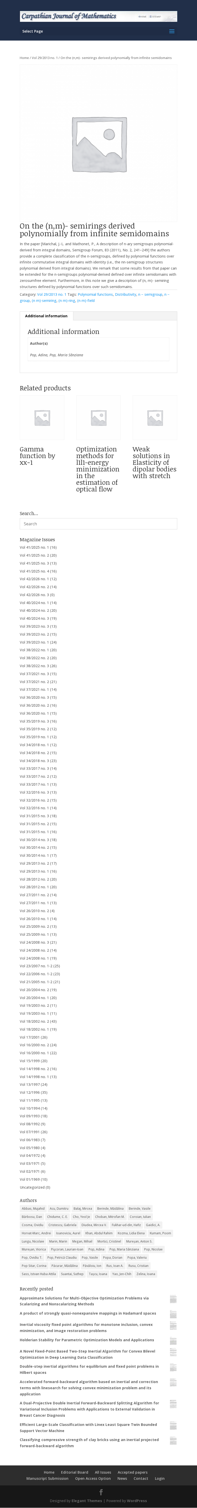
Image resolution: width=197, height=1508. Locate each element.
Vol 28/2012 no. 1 (34, 886)
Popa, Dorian (112, 1257)
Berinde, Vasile (140, 1208)
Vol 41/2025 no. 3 (34, 563)
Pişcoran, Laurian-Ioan (67, 1249)
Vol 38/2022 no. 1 (34, 649)
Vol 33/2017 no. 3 (34, 768)
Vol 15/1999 (30, 1060)
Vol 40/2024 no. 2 (34, 610)
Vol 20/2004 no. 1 (34, 997)
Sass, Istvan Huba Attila (39, 1274)
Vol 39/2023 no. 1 (34, 642)
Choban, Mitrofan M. (110, 1217)
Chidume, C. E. (57, 1217)
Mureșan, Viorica (34, 1249)
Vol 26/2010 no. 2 (34, 910)
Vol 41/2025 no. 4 (34, 571)
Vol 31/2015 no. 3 (34, 815)
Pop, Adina (96, 1249)
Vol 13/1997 (30, 1084)
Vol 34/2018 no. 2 (34, 752)
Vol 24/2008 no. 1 (34, 958)
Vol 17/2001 (30, 1037)
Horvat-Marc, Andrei (36, 1233)
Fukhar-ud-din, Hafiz (126, 1225)
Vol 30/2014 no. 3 (34, 839)
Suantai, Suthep (72, 1274)
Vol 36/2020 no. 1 (34, 713)
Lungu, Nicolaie (33, 1241)
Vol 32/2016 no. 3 (34, 792)
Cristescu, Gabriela (62, 1225)
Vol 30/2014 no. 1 (34, 855)
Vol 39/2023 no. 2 (34, 634)
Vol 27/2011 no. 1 (34, 902)
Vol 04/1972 (30, 1155)
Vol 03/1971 (30, 1163)
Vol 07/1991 (30, 1131)
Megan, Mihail (82, 1241)
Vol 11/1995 (30, 1100)
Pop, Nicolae (153, 1249)
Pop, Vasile (90, 1257)
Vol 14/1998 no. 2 (34, 1068)
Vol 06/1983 (30, 1139)
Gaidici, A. (153, 1225)
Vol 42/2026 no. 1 (34, 578)
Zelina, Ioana (145, 1274)
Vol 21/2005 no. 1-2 (36, 981)
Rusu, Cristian (139, 1266)
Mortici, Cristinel (109, 1241)
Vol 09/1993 (30, 1115)
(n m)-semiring (44, 300)
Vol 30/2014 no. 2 (34, 847)
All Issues (103, 1472)
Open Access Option (93, 1478)
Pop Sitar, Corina (34, 1266)
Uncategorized (32, 1187)
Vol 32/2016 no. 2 (34, 800)
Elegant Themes (87, 1500)
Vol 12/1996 (30, 1092)
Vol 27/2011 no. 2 (34, 894)
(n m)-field (86, 300)
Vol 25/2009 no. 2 (34, 926)
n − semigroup (150, 294)
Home (24, 57)
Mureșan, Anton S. (139, 1241)
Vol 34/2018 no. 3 (34, 760)
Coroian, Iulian (140, 1217)
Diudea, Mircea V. (94, 1225)
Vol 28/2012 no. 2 (34, 879)
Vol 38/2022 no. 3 (34, 665)
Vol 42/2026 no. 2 (34, 586)
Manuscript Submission (47, 1478)
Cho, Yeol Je (81, 1217)
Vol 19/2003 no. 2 (34, 1005)
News (122, 1478)
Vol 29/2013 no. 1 (45, 57)
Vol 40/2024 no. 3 (34, 618)
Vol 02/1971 (30, 1171)
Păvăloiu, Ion (92, 1266)
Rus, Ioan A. (114, 1266)
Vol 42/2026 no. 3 (34, 594)
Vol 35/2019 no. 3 (34, 721)
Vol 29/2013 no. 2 (34, 863)
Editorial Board (74, 1472)
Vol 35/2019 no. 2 (34, 728)
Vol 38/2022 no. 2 (34, 657)
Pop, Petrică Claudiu (62, 1257)
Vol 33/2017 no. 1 (34, 784)
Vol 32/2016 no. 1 (34, 807)
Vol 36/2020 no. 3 (34, 697)
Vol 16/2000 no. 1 (34, 1052)
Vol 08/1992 (30, 1123)
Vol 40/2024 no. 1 (34, 602)
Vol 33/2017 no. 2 (34, 776)
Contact (141, 1478)
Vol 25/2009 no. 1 (34, 934)
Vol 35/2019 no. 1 (34, 736)
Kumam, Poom (160, 1233)
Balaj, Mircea (83, 1208)
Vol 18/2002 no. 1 (34, 1029)
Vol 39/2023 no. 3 (34, 626)
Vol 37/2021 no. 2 (34, 681)
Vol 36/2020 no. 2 (34, 705)
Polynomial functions (95, 294)
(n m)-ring (66, 300)
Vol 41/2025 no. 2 (34, 555)
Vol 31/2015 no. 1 (34, 831)
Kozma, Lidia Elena (131, 1233)
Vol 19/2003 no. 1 (34, 1013)
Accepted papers (132, 1472)
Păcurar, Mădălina (65, 1266)
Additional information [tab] (46, 315)
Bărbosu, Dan (32, 1217)
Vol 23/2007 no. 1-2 (36, 965)
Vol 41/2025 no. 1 (34, 547)
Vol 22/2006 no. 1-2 (36, 973)
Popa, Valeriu (137, 1257)
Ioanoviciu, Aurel (68, 1233)
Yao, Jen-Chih (121, 1274)
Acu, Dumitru (59, 1208)
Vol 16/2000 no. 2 (34, 1044)
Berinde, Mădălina (110, 1208)
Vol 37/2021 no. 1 (34, 689)
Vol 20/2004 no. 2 (34, 989)
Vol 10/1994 (30, 1108)
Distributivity (125, 294)
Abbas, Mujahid (33, 1208)
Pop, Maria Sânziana (124, 1249)
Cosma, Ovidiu (32, 1225)
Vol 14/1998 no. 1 (34, 1076)
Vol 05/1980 (30, 1147)
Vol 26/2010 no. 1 (34, 918)
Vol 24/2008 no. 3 (34, 942)
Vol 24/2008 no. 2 (34, 950)
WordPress (137, 1500)
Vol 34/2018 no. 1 (34, 744)
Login (160, 1478)
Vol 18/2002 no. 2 (34, 1021)
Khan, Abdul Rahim (99, 1233)
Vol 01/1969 (30, 1179)
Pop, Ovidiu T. (32, 1257)
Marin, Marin (58, 1241)
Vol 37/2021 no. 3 (34, 673)
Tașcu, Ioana (98, 1274)
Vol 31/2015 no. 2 (34, 823)
